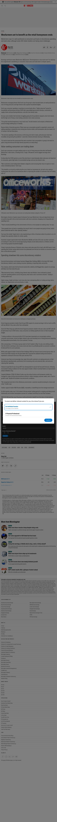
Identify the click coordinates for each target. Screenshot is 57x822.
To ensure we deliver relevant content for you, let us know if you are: (24, 401)
